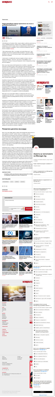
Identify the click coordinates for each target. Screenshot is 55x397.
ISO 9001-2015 (19, 357)
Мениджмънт (5, 320)
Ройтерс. (12, 48)
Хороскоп (31, 311)
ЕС (2, 311)
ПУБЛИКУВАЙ (29, 208)
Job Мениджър (4, 324)
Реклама (18, 356)
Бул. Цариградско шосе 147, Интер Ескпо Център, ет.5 (11, 373)
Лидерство (4, 321)
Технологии (5, 19)
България (4, 302)
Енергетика (4, 317)
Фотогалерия (32, 308)
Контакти (4, 335)
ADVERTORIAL (40, 22)
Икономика (4, 318)
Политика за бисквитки (6, 364)
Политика (4, 308)
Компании (4, 315)
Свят (3, 307)
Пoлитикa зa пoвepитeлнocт (7, 363)
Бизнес (3, 313)
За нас (3, 356)
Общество (4, 305)
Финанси (3, 314)
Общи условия (4, 362)
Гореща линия (5, 332)
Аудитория (4, 357)
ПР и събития (32, 305)
